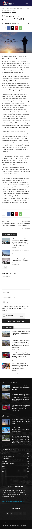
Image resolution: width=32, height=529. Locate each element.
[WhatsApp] (20, 28)
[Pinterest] (16, 28)
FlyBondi (4, 255)
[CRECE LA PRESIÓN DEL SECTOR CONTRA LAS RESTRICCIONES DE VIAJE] (6, 422)
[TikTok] (16, 513)
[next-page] (5, 267)
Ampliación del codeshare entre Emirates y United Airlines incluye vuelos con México (20, 429)
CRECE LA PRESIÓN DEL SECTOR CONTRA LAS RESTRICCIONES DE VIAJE (21, 421)
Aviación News (7, 23)
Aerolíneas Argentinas (16, 8)
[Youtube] (24, 513)
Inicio (3, 8)
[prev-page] (3, 267)
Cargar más (15, 374)
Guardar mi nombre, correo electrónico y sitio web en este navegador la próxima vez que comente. (15, 308)
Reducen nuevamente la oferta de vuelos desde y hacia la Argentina (8, 225)
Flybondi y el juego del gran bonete (21, 250)
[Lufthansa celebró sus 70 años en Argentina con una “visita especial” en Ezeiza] (6, 334)
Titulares (14, 12)
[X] (12, 28)
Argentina (7, 8)
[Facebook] (8, 28)
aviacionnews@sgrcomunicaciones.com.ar (13, 501)
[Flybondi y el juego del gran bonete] (6, 253)
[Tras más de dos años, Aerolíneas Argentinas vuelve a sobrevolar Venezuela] (6, 261)
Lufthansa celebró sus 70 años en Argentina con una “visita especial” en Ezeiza (21, 333)
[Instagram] (11, 513)
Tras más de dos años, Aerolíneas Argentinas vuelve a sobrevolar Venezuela (21, 260)
